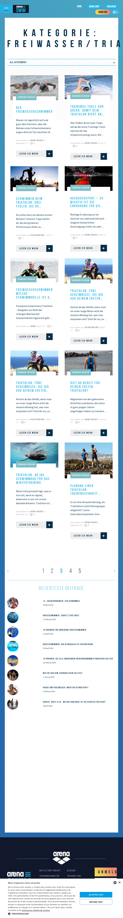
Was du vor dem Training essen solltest (62, 673)
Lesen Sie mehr (28, 153)
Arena (33, 326)
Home (79, 6)
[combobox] (115, 882)
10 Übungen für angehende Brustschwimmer (64, 630)
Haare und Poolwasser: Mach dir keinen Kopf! (65, 687)
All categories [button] (18, 62)
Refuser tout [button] (96, 902)
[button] (42, 914)
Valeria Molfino (37, 235)
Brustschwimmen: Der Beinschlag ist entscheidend (68, 644)
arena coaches (37, 140)
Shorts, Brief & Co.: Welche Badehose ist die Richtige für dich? (74, 702)
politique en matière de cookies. (36, 910)
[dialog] (61, 898)
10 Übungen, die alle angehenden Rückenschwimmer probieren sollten (78, 658)
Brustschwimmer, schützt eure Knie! (61, 615)
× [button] (119, 882)
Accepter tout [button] (96, 895)
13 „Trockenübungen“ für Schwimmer (61, 601)
